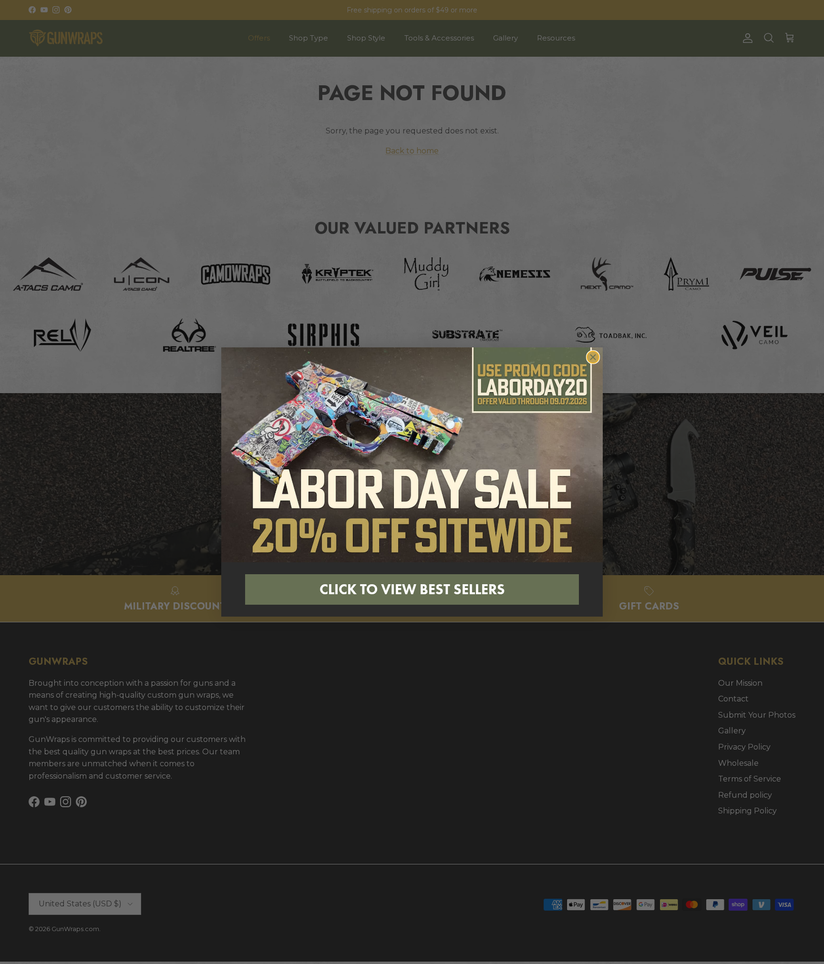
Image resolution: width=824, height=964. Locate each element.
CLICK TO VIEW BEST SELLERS (412, 589)
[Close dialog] (593, 357)
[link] (412, 454)
